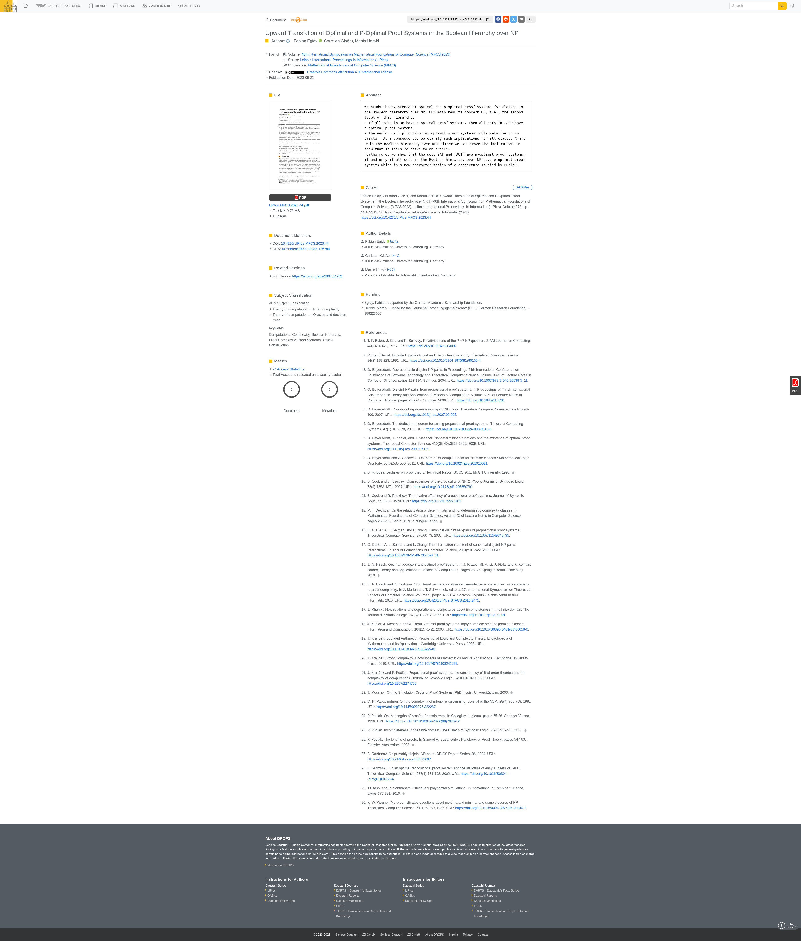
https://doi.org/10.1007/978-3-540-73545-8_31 (402, 555)
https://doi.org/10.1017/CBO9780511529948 (401, 649)
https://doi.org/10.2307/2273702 (436, 501)
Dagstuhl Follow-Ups (281, 900)
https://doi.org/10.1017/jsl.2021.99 (478, 615)
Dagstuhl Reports (347, 895)
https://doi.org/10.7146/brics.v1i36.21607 (399, 759)
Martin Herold (367, 41)
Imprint (453, 934)
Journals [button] (126, 5)
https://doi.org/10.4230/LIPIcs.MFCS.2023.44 (396, 217)
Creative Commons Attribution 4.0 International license (349, 72)
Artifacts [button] (192, 5)
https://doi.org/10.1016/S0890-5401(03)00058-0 (491, 629)
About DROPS (434, 934)
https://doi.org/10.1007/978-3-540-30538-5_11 (492, 380)
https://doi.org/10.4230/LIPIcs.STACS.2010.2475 (441, 600)
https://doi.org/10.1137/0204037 (432, 346)
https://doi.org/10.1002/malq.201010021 (456, 463)
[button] (59, 6)
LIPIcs (271, 890)
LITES (340, 905)
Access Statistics (290, 369)
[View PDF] (300, 145)
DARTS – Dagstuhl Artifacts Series (359, 890)
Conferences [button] (159, 5)
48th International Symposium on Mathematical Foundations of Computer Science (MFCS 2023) (376, 54)
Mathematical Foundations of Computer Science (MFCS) (352, 65)
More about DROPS (280, 865)
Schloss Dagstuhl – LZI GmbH (355, 934)
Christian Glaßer (338, 41)
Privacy (468, 934)
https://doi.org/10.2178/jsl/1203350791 (443, 487)
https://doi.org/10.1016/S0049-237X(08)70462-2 (423, 721)
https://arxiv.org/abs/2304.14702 (317, 276)
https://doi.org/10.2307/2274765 (391, 683)
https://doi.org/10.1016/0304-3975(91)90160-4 (445, 360)
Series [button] (100, 5)
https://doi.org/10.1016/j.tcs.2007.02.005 (425, 415)
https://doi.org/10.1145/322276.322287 (406, 707)
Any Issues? (792, 925)
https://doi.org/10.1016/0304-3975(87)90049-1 (490, 808)
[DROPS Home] (26, 6)
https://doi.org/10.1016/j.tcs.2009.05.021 (398, 449)
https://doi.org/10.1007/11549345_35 (481, 535)
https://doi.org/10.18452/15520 (480, 400)
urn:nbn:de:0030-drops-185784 (306, 249)
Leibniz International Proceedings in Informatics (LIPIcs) (344, 60)
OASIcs (272, 895)
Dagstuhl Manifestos (349, 900)
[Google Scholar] (513, 472)
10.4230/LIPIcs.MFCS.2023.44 (305, 243)
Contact (483, 934)
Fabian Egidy (305, 41)
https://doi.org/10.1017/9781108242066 (427, 663)
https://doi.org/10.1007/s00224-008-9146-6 (458, 429)
